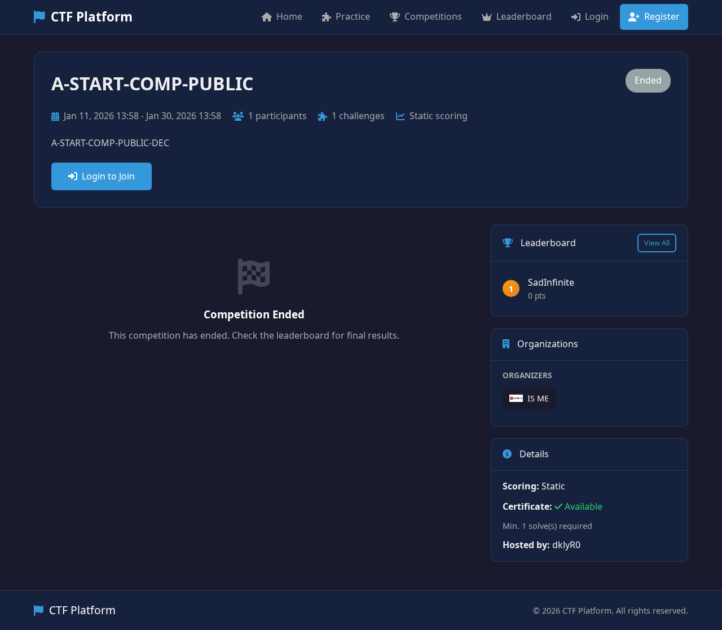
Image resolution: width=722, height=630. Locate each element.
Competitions (433, 16)
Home (289, 16)
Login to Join (108, 176)
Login (597, 16)
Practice (353, 16)
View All (657, 243)
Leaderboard (524, 16)
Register (662, 16)
